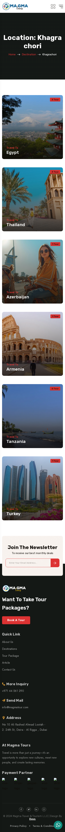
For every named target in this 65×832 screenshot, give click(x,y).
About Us (7, 642)
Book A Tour (16, 620)
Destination (29, 54)
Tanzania (16, 441)
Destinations (9, 649)
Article (6, 663)
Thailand (15, 224)
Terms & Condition (44, 826)
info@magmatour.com (15, 707)
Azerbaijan (17, 296)
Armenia (15, 369)
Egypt (12, 152)
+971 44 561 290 (13, 691)
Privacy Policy (18, 826)
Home (12, 54)
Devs (32, 819)
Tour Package (10, 656)
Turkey (13, 513)
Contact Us (8, 670)
